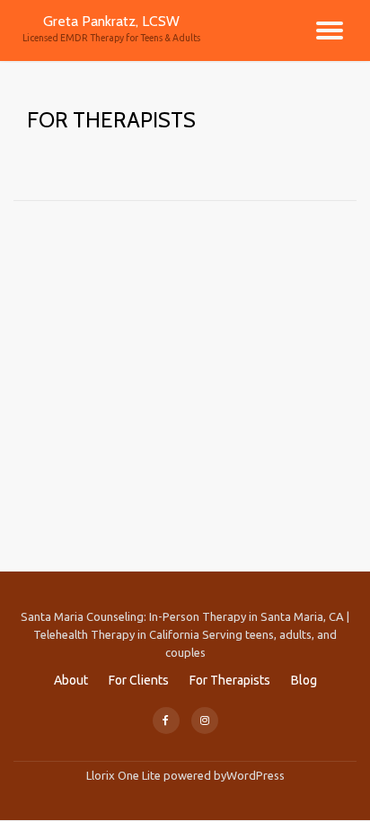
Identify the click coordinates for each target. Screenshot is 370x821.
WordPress (255, 775)
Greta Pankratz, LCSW (111, 21)
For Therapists (229, 680)
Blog (304, 680)
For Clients (139, 680)
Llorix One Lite (124, 775)
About (71, 680)
